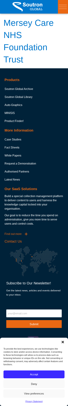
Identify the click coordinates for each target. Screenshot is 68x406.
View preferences (34, 393)
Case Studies (13, 139)
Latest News (12, 179)
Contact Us (13, 241)
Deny (34, 383)
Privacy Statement (34, 401)
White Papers (13, 155)
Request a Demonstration (20, 163)
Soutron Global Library (18, 96)
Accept (34, 374)
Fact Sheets (12, 147)
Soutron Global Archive (19, 88)
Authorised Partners (17, 171)
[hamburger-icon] (63, 7)
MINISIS (10, 113)
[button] (63, 342)
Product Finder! (14, 121)
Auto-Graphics (13, 105)
